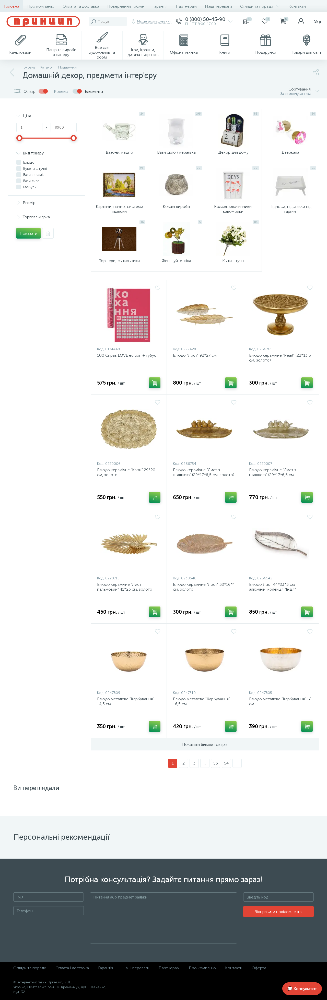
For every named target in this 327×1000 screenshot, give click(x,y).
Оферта (259, 967)
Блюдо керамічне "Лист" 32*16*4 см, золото (204, 587)
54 (226, 763)
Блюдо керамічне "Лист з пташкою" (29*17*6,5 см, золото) (203, 472)
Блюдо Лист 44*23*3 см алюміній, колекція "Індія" (272, 587)
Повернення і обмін (125, 6)
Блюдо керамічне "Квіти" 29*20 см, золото (126, 472)
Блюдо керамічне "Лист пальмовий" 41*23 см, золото (124, 587)
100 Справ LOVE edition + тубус (126, 355)
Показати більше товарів (205, 744)
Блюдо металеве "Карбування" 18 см (280, 701)
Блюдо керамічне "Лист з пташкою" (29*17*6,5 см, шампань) (272, 474)
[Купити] (154, 382)
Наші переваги (218, 6)
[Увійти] (301, 21)
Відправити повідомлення (278, 911)
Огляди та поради (256, 6)
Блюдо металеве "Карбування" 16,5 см (201, 701)
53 (215, 763)
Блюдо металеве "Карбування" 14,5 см (125, 701)
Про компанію (40, 6)
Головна (11, 6)
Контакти (297, 6)
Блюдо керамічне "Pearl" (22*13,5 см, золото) (280, 358)
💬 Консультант (302, 988)
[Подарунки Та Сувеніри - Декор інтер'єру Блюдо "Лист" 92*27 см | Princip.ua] (204, 314)
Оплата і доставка (72, 967)
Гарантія (160, 6)
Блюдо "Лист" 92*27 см (195, 355)
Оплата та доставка (81, 6)
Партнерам (186, 6)
